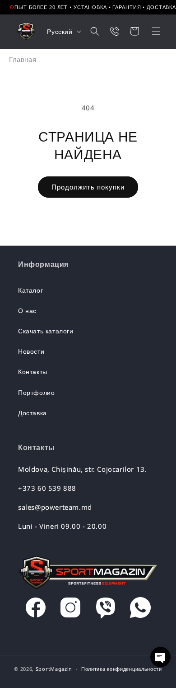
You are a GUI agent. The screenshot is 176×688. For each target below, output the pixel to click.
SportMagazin (54, 668)
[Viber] (105, 609)
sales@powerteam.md (55, 507)
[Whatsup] (140, 609)
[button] (150, 31)
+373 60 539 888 (47, 488)
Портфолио (36, 392)
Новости (31, 351)
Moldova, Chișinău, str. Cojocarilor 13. (82, 469)
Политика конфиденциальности (121, 668)
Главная (22, 59)
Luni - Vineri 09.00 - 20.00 (62, 526)
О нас (27, 310)
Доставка (32, 412)
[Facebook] (35, 609)
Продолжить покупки (88, 186)
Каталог (30, 290)
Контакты (32, 371)
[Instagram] (70, 609)
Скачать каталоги (46, 331)
